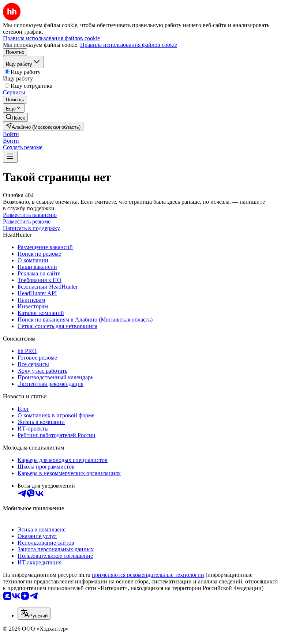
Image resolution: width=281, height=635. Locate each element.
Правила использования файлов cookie (128, 45)
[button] (11, 134)
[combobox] (34, 614)
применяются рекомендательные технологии (148, 575)
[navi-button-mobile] (10, 157)
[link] (15, 117)
